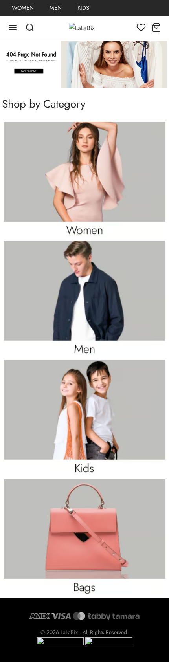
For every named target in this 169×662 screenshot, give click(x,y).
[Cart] (156, 27)
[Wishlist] (141, 27)
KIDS (83, 8)
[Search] (26, 27)
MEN (56, 8)
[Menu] (12, 27)
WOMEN (23, 8)
